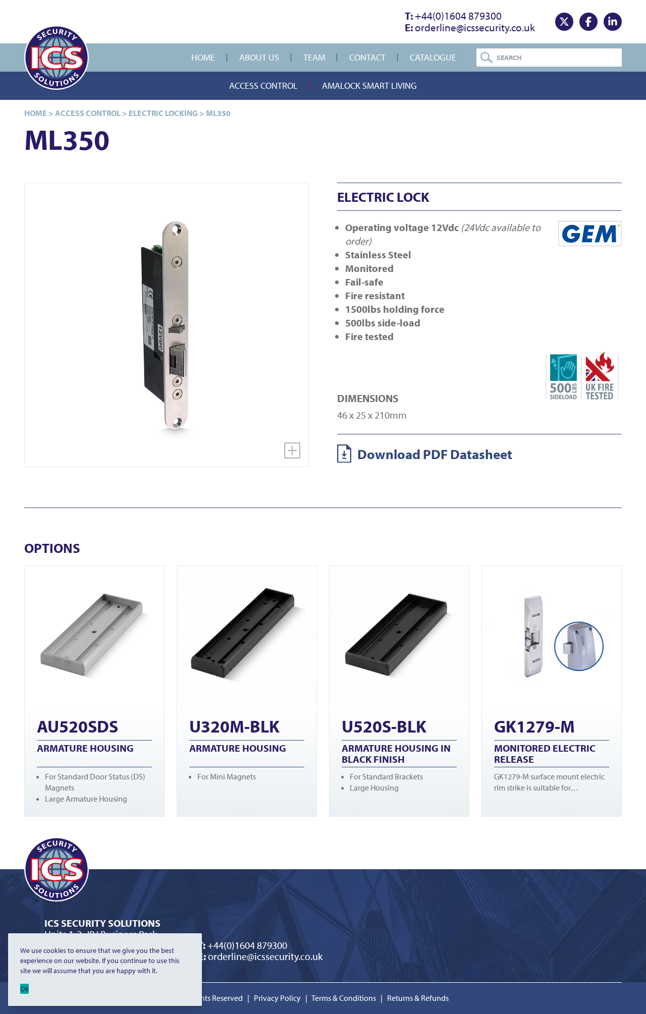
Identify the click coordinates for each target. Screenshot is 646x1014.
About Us (259, 57)
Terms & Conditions (343, 998)
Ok (24, 988)
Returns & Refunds (418, 998)
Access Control (263, 85)
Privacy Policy (277, 998)
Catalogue (433, 57)
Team (314, 57)
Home (203, 57)
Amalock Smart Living (369, 85)
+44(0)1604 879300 (453, 15)
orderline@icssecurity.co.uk (470, 27)
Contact (367, 57)
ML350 (218, 113)
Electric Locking (163, 113)
